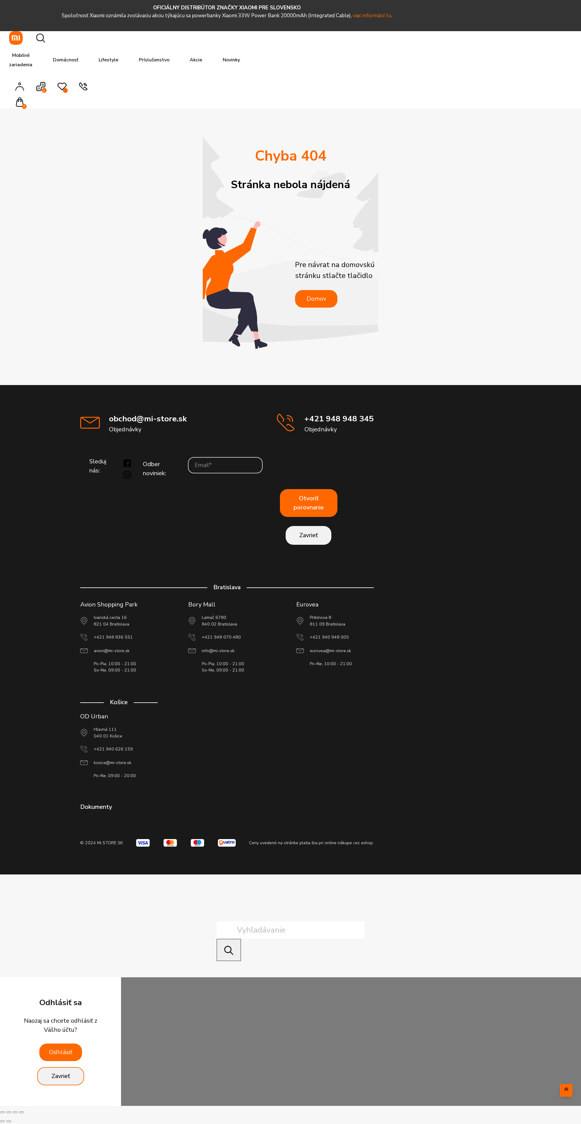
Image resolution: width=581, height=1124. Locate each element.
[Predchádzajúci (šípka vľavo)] (2, 1121)
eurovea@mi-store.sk (330, 651)
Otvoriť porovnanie (309, 502)
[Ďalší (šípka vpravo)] (8, 1121)
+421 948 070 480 (221, 637)
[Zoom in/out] (2, 1112)
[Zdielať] (15, 1112)
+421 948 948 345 (339, 418)
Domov (316, 299)
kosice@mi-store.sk (112, 763)
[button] (21, 102)
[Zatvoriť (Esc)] (21, 1112)
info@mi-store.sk (218, 651)
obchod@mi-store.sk (148, 418)
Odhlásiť (60, 1052)
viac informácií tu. (372, 15)
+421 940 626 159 (113, 749)
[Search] (229, 950)
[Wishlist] (62, 89)
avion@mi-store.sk (112, 651)
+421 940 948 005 (329, 637)
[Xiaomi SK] (16, 38)
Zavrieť (308, 535)
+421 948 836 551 (113, 637)
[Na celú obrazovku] (8, 1112)
